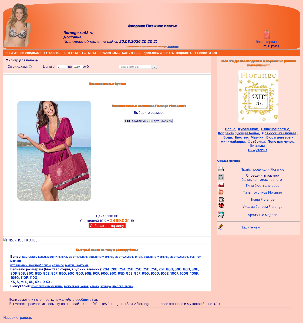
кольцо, (106, 286)
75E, (155, 269)
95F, (138, 273)
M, (23, 282)
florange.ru (172, 46)
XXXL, (48, 282)
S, (19, 282)
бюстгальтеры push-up (185, 256)
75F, (162, 269)
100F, (175, 273)
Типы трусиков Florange (262, 192)
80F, (14, 273)
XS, (13, 282)
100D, (155, 273)
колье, (85, 286)
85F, (55, 273)
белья (246, 179)
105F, (194, 273)
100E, (165, 273)
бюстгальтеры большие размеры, (92, 256)
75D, (147, 269)
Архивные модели (262, 215)
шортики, (82, 265)
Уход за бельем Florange (262, 206)
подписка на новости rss (176, 53)
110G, (33, 277)
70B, (115, 269)
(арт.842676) (148, 121)
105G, (15, 277)
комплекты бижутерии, (47, 286)
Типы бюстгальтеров (262, 185)
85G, (63, 273)
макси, (70, 265)
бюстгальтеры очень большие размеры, (142, 256)
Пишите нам (250, 227)
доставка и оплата (144, 53)
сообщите (83, 299)
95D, (122, 273)
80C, (178, 269)
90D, (80, 273)
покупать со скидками (5, 53)
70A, (107, 269)
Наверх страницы (17, 317)
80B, (170, 269)
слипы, (47, 265)
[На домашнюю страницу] (17, 46)
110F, (25, 277)
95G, (146, 273)
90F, (97, 273)
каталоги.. (44, 53)
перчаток (276, 179)
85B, (22, 273)
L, (27, 282)
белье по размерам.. (88, 53)
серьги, (95, 286)
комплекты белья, (34, 256)
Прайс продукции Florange (262, 169)
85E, (47, 273)
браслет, (118, 286)
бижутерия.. (122, 53)
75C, (139, 269)
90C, (72, 273)
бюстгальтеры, (58, 256)
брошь (129, 286)
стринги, (58, 265)
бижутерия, (72, 286)
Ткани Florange (262, 199)
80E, (195, 269)
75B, (131, 269)
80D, (187, 269)
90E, (89, 273)
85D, (39, 273)
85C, (30, 273)
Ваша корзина (267, 42)
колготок (260, 179)
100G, (185, 273)
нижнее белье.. (63, 53)
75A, (123, 269)
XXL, (39, 282)
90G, (105, 273)
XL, (32, 282)
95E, (130, 273)
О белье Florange (228, 160)
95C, (113, 273)
